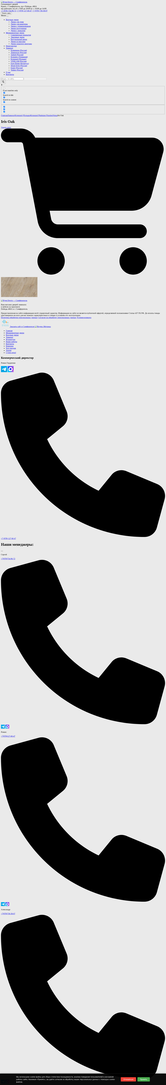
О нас (8, 72)
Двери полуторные (18, 28)
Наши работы (11, 342)
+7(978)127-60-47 (8, 736)
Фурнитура (10, 339)
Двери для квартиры (19, 24)
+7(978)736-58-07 (8, 914)
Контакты (10, 74)
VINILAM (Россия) (19, 61)
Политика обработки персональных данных (19, 318)
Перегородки (11, 46)
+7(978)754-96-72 (8, 559)
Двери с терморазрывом (21, 26)
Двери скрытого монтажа (21, 44)
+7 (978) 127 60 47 (8, 538)
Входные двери (12, 20)
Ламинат (9, 48)
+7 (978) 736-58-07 (40, 11)
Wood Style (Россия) (19, 66)
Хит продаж (11, 348)
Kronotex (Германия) (19, 57)
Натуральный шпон (19, 39)
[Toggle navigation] (8, 16)
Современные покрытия (21, 35)
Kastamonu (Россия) (19, 50)
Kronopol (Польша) (18, 59)
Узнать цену (6, 13)
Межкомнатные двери (15, 33)
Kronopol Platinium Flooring (42, 115)
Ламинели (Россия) (19, 52)
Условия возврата (84, 318)
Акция (8, 350)
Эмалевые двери (17, 37)
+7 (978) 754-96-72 (8, 11)
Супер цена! (11, 353)
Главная (4, 115)
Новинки (9, 346)
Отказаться (128, 1079)
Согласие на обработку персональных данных (57, 318)
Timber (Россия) (17, 70)
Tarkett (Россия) (17, 55)
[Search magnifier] (3, 82)
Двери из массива (18, 42)
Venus (55, 115)
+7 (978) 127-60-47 (24, 11)
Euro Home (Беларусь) (20, 63)
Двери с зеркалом (18, 31)
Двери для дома (17, 22)
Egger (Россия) (17, 68)
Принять (143, 1079)
